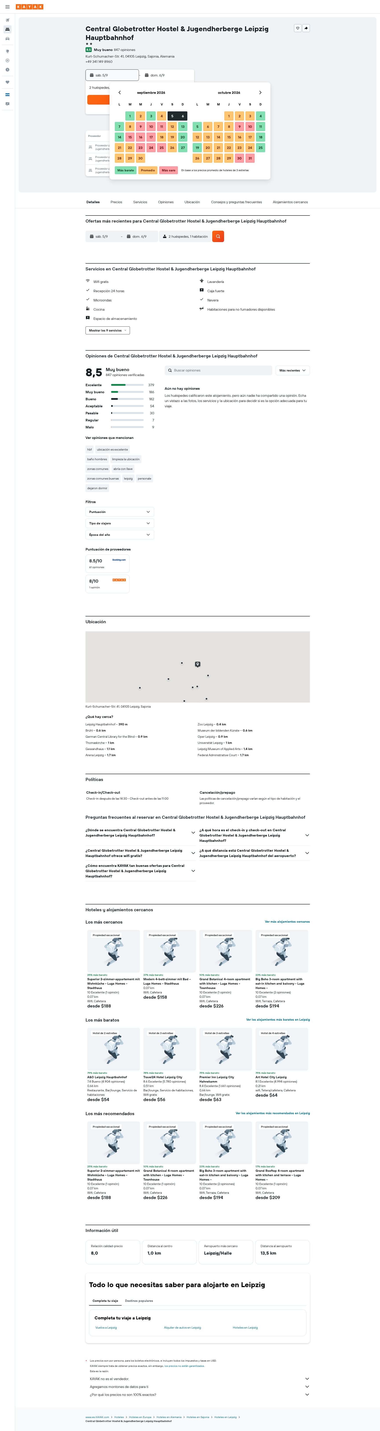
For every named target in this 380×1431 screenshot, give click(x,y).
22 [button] (130, 147)
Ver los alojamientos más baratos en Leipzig (278, 1020)
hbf (89, 449)
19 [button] (172, 137)
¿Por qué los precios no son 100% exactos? (123, 1394)
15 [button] (130, 137)
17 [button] (151, 137)
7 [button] (119, 126)
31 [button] (250, 158)
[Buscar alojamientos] (7, 29)
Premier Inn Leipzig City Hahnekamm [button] (216, 1079)
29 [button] (130, 158)
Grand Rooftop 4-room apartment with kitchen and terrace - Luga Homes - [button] (280, 1175)
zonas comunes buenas (103, 478)
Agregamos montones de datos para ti (119, 1386)
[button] (7, 7)
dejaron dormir (97, 488)
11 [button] (161, 126)
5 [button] (172, 116)
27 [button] (183, 147)
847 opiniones (124, 49)
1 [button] (130, 116)
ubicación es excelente (112, 449)
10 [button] (151, 126)
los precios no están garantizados (184, 1366)
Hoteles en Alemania (169, 1417)
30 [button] (140, 158)
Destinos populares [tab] (139, 1301)
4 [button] (162, 116)
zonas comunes (97, 469)
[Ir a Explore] (7, 51)
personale (144, 478)
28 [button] (119, 158)
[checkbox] (108, 563)
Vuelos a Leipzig (106, 1328)
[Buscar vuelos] (7, 20)
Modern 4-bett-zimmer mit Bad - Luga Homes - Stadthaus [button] (167, 981)
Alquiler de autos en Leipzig (182, 1328)
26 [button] (172, 147)
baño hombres (97, 459)
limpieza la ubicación (126, 459)
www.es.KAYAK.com (97, 1417)
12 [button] (172, 126)
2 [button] (141, 116)
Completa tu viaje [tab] (105, 1301)
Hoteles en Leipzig (245, 1328)
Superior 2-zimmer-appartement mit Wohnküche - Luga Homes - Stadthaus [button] (113, 983)
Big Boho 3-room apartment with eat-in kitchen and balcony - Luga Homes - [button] (280, 983)
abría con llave (123, 469)
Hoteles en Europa (140, 1417)
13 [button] (183, 126)
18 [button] (161, 137)
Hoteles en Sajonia (198, 1417)
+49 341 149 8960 (99, 61)
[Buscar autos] (7, 38)
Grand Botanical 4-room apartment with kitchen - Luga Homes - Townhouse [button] (224, 983)
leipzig (128, 478)
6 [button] (183, 116)
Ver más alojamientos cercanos (287, 922)
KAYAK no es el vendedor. (109, 1379)
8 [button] (130, 126)
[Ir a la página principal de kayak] (29, 6)
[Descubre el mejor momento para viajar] (7, 69)
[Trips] (7, 82)
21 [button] (119, 147)
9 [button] (141, 126)
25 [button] (162, 147)
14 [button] (119, 137)
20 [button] (183, 137)
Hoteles (119, 1417)
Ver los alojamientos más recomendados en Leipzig (273, 1113)
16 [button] (140, 137)
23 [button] (140, 147)
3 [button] (151, 116)
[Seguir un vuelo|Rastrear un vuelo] (7, 60)
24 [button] (151, 147)
